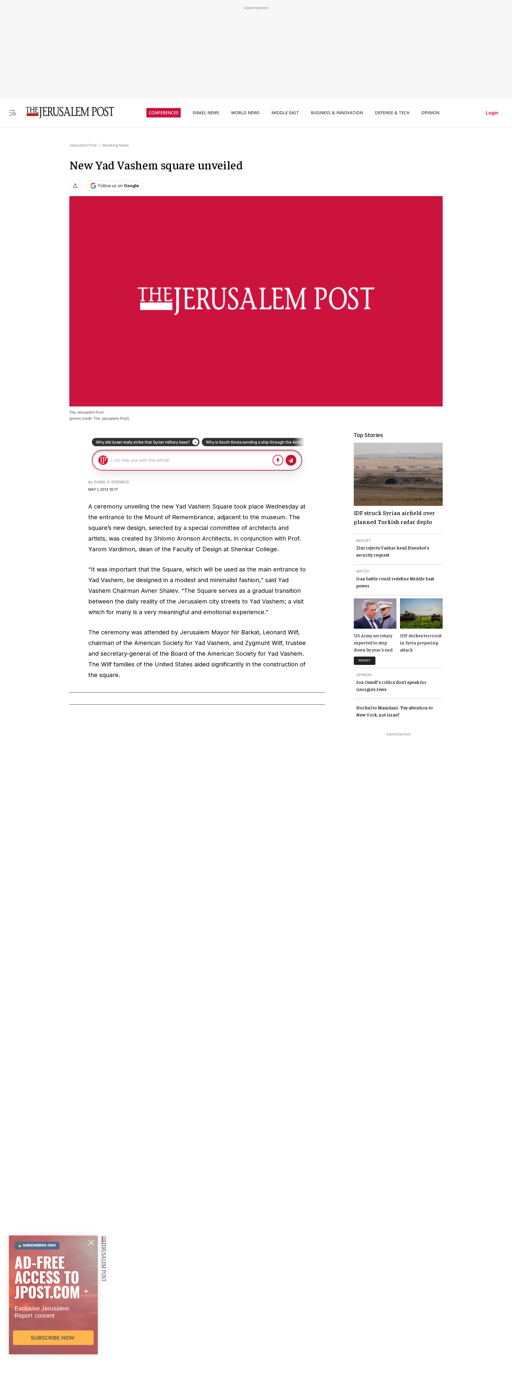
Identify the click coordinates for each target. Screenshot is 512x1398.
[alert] (53, 1329)
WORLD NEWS (245, 112)
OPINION (430, 112)
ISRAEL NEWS (206, 112)
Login (492, 113)
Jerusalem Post (83, 145)
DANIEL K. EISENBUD (111, 482)
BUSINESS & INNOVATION (337, 112)
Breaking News (116, 145)
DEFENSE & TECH (392, 112)
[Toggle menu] (12, 112)
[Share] (75, 186)
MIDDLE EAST (285, 112)
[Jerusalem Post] (66, 112)
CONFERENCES (163, 112)
